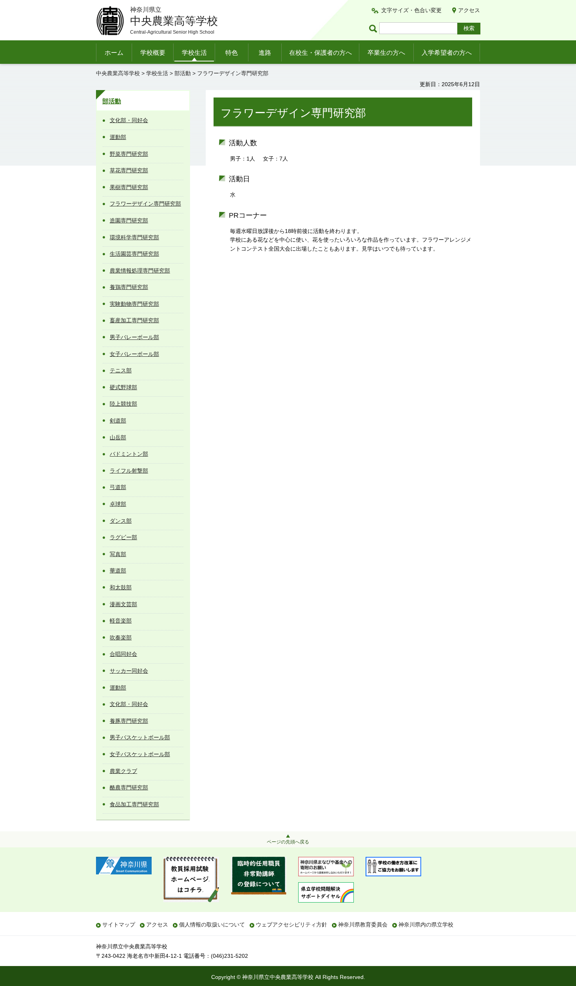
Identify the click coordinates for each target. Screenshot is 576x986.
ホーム (114, 52)
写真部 (118, 554)
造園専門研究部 (129, 220)
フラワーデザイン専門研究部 (145, 203)
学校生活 (194, 52)
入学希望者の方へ (447, 52)
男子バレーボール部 (134, 337)
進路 (265, 52)
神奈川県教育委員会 (363, 924)
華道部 (118, 570)
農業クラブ (123, 771)
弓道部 (118, 487)
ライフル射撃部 (129, 471)
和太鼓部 (121, 587)
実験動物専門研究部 (134, 304)
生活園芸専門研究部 (134, 254)
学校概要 (152, 52)
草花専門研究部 (129, 170)
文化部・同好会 (129, 120)
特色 (231, 52)
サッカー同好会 (129, 671)
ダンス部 (121, 521)
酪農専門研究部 (129, 787)
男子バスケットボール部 (140, 737)
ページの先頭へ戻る (288, 842)
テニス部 (121, 370)
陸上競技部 (123, 404)
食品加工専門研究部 (134, 804)
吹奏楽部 (121, 637)
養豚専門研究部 (129, 721)
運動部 (118, 137)
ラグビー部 (123, 537)
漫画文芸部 (123, 604)
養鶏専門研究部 (129, 287)
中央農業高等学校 (118, 73)
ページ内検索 (374, 28)
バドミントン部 (129, 454)
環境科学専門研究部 (134, 237)
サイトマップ (118, 924)
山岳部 (118, 437)
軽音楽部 (121, 621)
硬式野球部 (123, 387)
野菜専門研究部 (129, 154)
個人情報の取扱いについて (212, 924)
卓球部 (118, 504)
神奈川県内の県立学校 (425, 924)
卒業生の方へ (386, 52)
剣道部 (118, 420)
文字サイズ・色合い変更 (411, 10)
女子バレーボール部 (134, 354)
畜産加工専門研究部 (134, 320)
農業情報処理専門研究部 (140, 270)
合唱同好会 (123, 654)
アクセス (469, 10)
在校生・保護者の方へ (320, 52)
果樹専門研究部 (129, 187)
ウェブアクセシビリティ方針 (291, 924)
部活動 (182, 73)
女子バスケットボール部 (140, 754)
